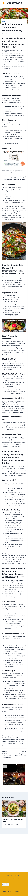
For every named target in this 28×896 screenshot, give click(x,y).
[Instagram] (5, 884)
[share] (23, 774)
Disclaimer (9, 875)
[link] (5, 774)
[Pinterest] (3, 884)
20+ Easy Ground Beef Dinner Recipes (20, 753)
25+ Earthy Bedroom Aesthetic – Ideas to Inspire (7, 754)
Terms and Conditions (14, 878)
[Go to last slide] (4, 814)
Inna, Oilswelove (7, 33)
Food (3, 21)
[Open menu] (25, 3)
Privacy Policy (17, 875)
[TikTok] (8, 884)
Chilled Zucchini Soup (12, 774)
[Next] (24, 814)
